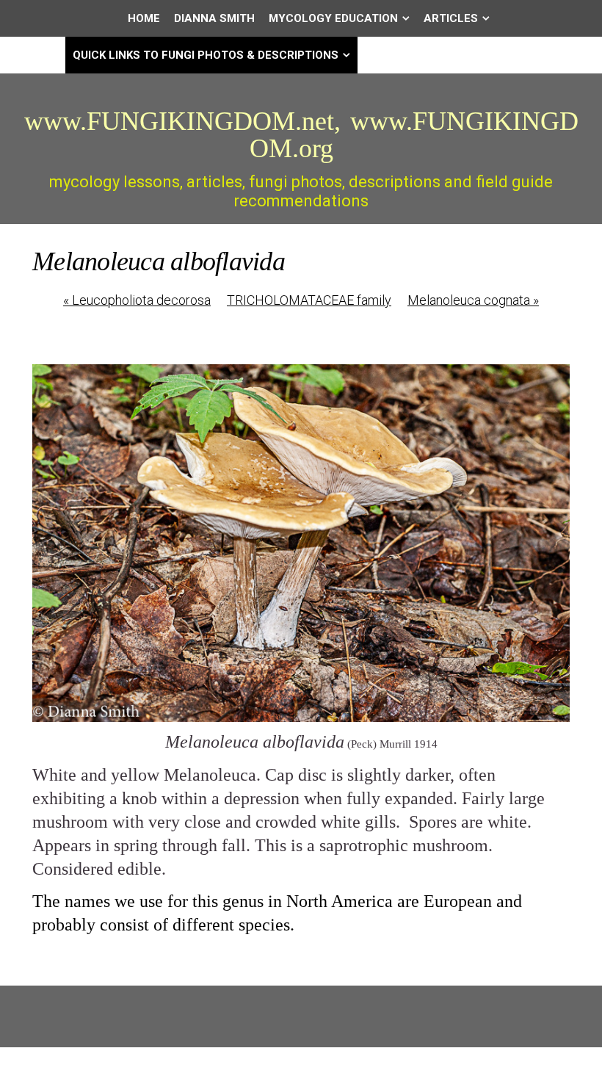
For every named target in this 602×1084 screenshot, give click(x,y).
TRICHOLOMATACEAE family (309, 300)
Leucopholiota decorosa (137, 300)
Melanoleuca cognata (473, 300)
